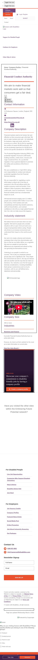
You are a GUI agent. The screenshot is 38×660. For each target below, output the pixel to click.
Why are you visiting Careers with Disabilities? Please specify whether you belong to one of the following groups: (18, 627)
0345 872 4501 (12, 548)
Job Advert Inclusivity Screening (18, 529)
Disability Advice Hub (14, 488)
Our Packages (11, 533)
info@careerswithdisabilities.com (18, 552)
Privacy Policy (17, 596)
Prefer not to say (6, 646)
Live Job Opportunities (14, 474)
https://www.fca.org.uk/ (12, 122)
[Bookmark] (5, 97)
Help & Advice (11, 484)
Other (3, 643)
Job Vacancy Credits (14, 508)
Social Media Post (13, 521)
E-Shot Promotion (13, 525)
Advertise (27, 657)
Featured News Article (14, 517)
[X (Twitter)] (6, 126)
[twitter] (30, 609)
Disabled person (6, 636)
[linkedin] (33, 609)
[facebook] (27, 609)
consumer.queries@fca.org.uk (14, 117)
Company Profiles (15, 67)
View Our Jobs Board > (11, 348)
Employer (4, 633)
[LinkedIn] (12, 126)
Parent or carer (6, 639)
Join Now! (10, 493)
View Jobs (11, 657)
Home (6, 67)
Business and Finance (11, 331)
